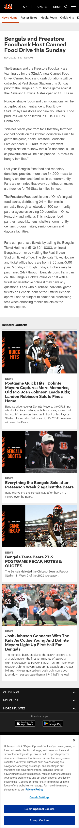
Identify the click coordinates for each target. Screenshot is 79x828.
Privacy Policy (34, 789)
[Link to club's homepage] (8, 5)
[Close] (74, 740)
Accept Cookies (39, 820)
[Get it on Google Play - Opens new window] (52, 725)
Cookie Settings (39, 797)
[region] (39, 781)
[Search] (66, 6)
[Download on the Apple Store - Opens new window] (25, 724)
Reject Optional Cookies (40, 808)
